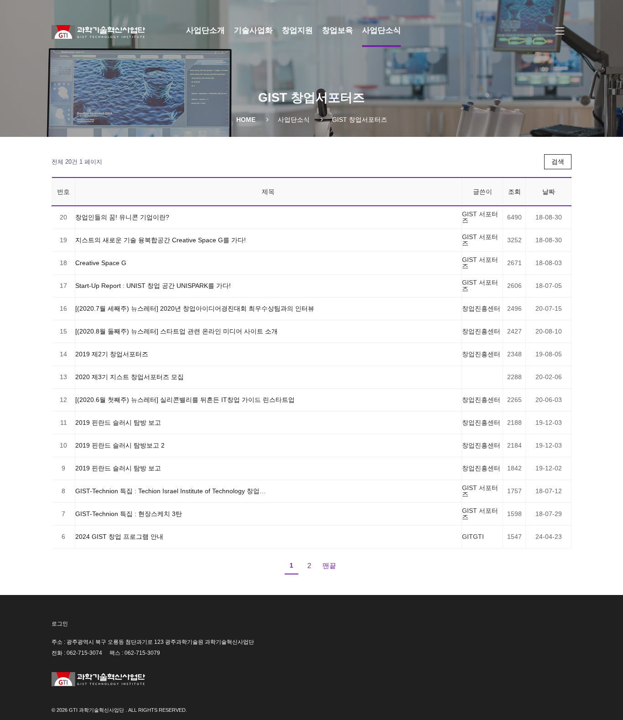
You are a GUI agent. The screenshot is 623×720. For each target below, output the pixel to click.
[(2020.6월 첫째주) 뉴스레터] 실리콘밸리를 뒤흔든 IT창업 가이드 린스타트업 (185, 399)
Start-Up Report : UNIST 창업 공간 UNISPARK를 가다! (153, 285)
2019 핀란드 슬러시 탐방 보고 (118, 422)
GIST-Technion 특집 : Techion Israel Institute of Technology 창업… (170, 491)
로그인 (60, 624)
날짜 (548, 191)
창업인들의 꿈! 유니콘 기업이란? (122, 217)
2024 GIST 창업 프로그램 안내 (119, 536)
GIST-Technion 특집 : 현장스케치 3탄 (128, 513)
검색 (557, 161)
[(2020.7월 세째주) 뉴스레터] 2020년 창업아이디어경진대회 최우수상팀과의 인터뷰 (194, 308)
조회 (514, 191)
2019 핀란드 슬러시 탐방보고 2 (120, 445)
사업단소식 (381, 30)
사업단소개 (205, 30)
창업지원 (297, 30)
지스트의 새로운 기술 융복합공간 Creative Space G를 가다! (160, 240)
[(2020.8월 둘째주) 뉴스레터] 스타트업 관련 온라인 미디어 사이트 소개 (176, 331)
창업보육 (337, 30)
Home (245, 119)
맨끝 (329, 565)
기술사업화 (253, 30)
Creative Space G (100, 262)
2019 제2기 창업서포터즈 (111, 354)
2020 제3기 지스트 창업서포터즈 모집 (129, 377)
